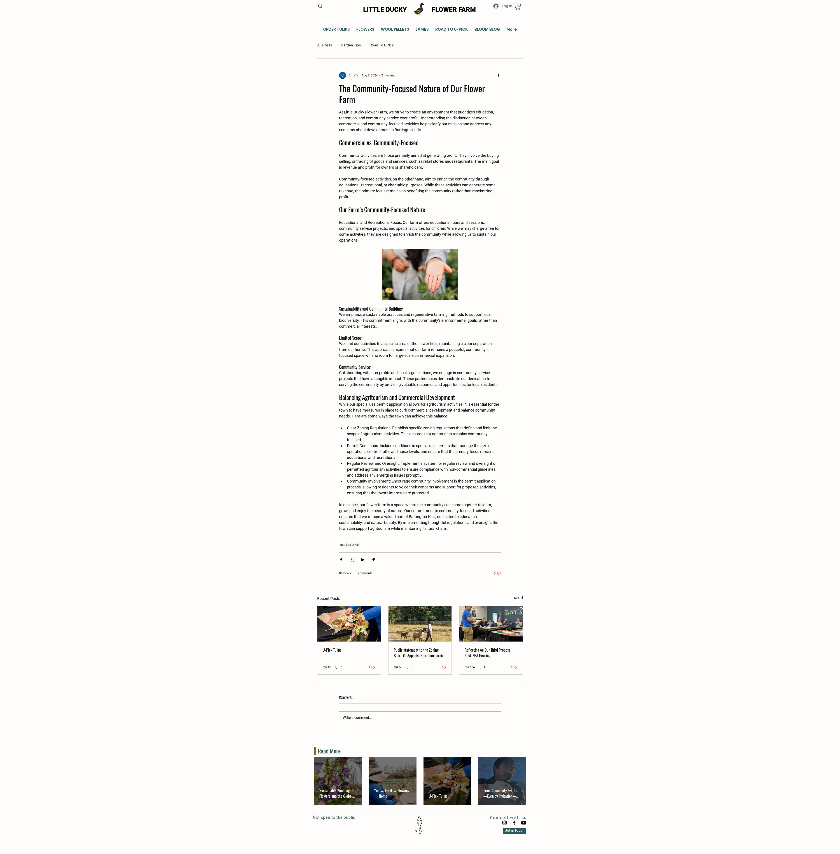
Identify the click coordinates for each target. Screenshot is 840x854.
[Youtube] (524, 823)
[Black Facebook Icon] (514, 823)
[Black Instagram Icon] (505, 823)
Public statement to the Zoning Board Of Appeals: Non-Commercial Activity (419, 652)
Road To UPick (382, 45)
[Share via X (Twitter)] (352, 560)
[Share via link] (373, 560)
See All (518, 597)
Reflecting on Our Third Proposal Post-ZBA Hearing (488, 652)
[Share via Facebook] (341, 560)
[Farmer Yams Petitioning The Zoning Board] (491, 624)
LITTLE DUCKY (385, 9)
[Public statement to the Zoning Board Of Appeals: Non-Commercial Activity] (420, 624)
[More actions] (498, 75)
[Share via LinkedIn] (362, 560)
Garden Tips (351, 45)
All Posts (324, 45)
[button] (518, 6)
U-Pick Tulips (332, 650)
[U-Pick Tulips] (349, 624)
